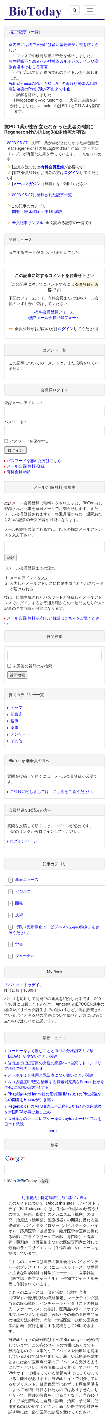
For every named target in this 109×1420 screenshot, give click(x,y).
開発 (16, 211)
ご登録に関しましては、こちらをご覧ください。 (53, 791)
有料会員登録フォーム (54, 312)
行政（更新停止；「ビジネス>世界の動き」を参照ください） (53, 929)
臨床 (14, 720)
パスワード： (16, 421)
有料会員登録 (18, 471)
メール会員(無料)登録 (26, 466)
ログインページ (23, 841)
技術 (18, 914)
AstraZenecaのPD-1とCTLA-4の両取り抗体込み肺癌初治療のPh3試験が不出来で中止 (53, 86)
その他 (16, 740)
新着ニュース (26, 879)
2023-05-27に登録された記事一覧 (42, 194)
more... (54, 1130)
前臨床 (16, 714)
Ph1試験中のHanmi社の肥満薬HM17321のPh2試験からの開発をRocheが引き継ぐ (52, 1096)
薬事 (14, 727)
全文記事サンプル (27, 222)
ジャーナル (24, 955)
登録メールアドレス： (23, 402)
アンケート (20, 734)
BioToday (29, 1180)
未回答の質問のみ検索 (32, 666)
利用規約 (29, 1197)
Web (12, 1180)
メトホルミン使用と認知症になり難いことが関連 (51, 1075)
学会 (18, 944)
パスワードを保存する (29, 441)
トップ (16, 707)
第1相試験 (53, 211)
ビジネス (22, 891)
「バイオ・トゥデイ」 (23, 984)
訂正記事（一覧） (26, 31)
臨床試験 (32, 211)
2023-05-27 (17, 142)
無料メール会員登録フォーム (54, 317)
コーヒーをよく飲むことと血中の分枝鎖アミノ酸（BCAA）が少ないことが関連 (49, 1053)
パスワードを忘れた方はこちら (34, 460)
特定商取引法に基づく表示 (64, 1197)
